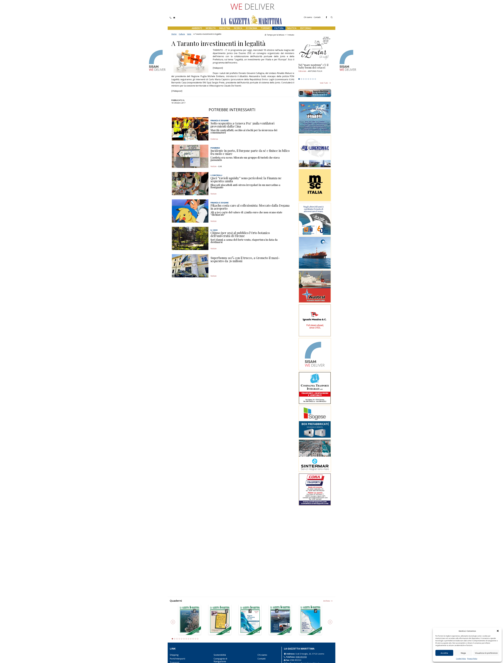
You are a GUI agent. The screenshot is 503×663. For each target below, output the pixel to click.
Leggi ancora (314, 70)
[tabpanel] (314, 70)
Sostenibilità (220, 654)
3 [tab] (303, 79)
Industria (224, 28)
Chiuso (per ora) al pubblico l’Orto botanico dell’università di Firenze (240, 234)
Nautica (291, 28)
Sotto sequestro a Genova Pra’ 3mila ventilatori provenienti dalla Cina (242, 124)
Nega (463, 653)
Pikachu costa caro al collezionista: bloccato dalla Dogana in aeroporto (250, 207)
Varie (189, 34)
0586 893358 (301, 657)
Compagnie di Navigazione (220, 660)
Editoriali (305, 28)
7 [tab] (313, 79)
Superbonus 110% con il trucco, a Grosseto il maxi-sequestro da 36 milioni (245, 259)
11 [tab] (195, 638)
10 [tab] (193, 638)
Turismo (265, 28)
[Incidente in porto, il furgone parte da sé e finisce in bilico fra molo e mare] (190, 156)
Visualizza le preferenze (486, 653)
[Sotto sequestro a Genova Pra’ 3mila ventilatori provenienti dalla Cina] (190, 128)
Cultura (279, 28)
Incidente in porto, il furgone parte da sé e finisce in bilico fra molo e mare (250, 152)
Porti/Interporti (177, 658)
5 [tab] (308, 79)
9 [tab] (191, 638)
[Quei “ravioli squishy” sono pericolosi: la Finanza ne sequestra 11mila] (190, 183)
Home (174, 34)
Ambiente (197, 28)
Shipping (174, 654)
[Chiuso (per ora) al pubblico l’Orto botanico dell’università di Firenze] (190, 238)
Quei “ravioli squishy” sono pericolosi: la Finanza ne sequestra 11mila (246, 179)
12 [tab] (197, 638)
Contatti (317, 17)
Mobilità (211, 28)
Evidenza (214, 139)
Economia (251, 28)
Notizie (214, 166)
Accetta (444, 653)
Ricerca (238, 28)
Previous (173, 622)
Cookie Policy (461, 658)
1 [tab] (299, 79)
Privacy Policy (472, 658)
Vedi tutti (324, 83)
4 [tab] (306, 79)
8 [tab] (315, 79)
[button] (497, 631)
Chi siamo (308, 17)
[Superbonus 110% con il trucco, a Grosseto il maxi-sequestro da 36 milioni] (190, 265)
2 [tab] (301, 79)
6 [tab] (310, 79)
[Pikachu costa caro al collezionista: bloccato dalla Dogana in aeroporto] (190, 211)
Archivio (326, 601)
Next (330, 622)
